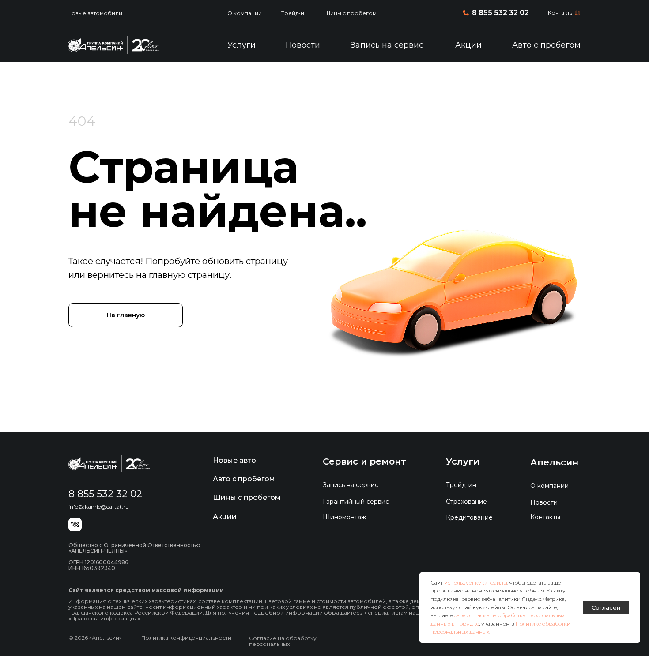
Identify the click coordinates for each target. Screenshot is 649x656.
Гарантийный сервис (356, 502)
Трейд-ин (294, 13)
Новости (303, 45)
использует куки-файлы (475, 582)
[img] (114, 45)
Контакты (561, 12)
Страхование (466, 502)
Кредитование (469, 517)
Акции (468, 45)
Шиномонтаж (344, 517)
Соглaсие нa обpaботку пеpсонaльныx (283, 641)
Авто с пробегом (546, 45)
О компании (244, 13)
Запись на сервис (387, 45)
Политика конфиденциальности (186, 637)
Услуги (241, 45)
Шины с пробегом (350, 13)
